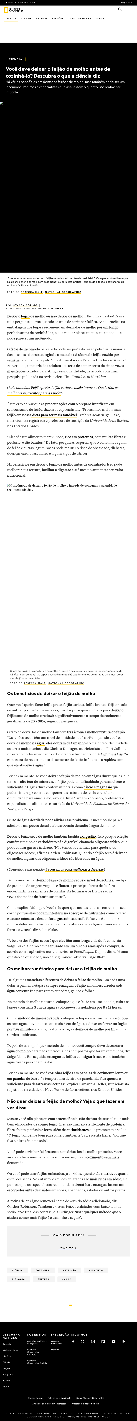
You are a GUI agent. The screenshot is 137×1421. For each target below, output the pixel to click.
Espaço (6, 1380)
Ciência (11, 18)
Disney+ (127, 3)
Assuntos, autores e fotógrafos (37, 1342)
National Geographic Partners (33, 1352)
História (58, 18)
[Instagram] (94, 1343)
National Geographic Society (37, 1361)
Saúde (100, 18)
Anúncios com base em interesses (49, 1403)
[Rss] (125, 1343)
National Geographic (63, 292)
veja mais (68, 1247)
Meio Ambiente (80, 18)
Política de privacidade (59, 1398)
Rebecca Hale (32, 292)
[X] (84, 1343)
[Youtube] (115, 1343)
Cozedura (43, 1270)
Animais (42, 18)
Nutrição (69, 1270)
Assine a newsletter (19, 3)
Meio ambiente (10, 1350)
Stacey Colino (25, 305)
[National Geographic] (6, 10)
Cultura (44, 1279)
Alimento (96, 1270)
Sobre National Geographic (90, 1398)
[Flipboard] (104, 1343)
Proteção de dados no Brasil (86, 1403)
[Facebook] (74, 1343)
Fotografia (8, 1374)
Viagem (26, 18)
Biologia (18, 1279)
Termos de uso (35, 1398)
